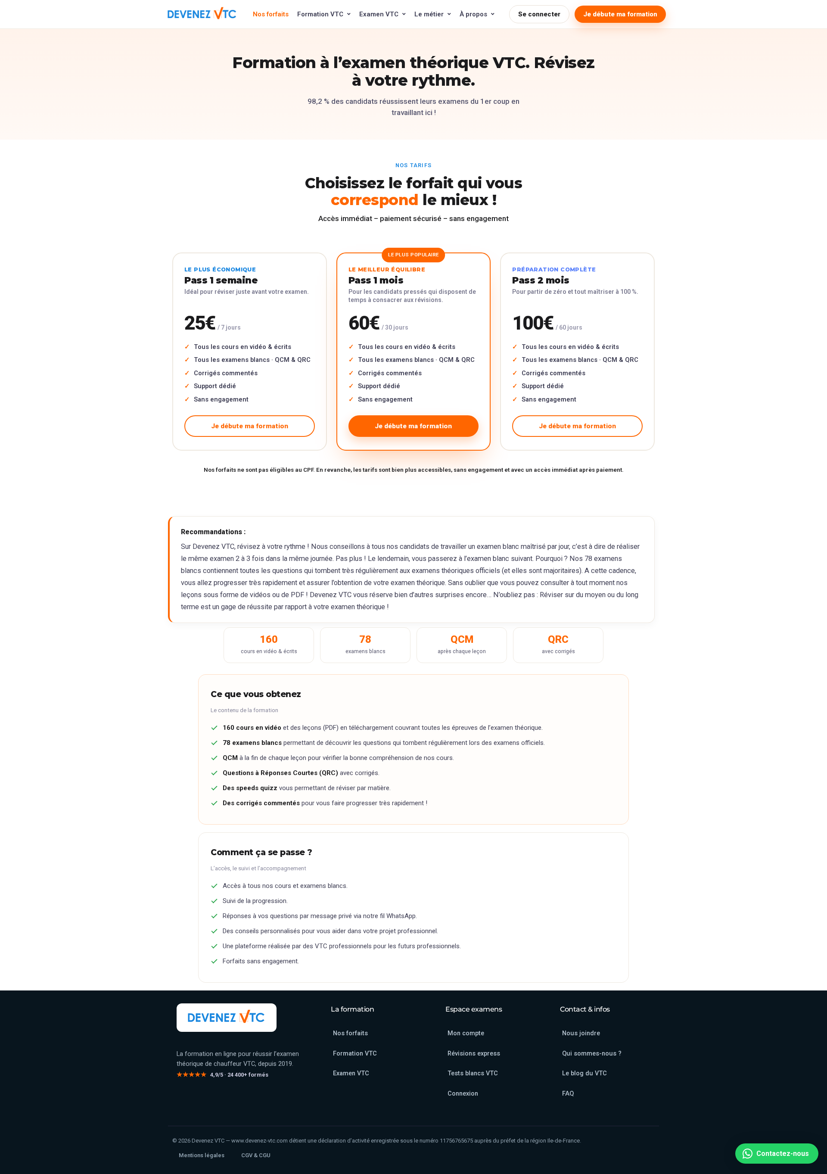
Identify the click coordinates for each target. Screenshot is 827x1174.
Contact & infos (585, 1009)
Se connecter (539, 14)
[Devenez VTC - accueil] (227, 1017)
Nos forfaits (271, 14)
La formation (352, 1009)
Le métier (429, 14)
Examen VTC (378, 14)
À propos (473, 14)
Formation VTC (320, 14)
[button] (776, 1153)
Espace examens (473, 1009)
